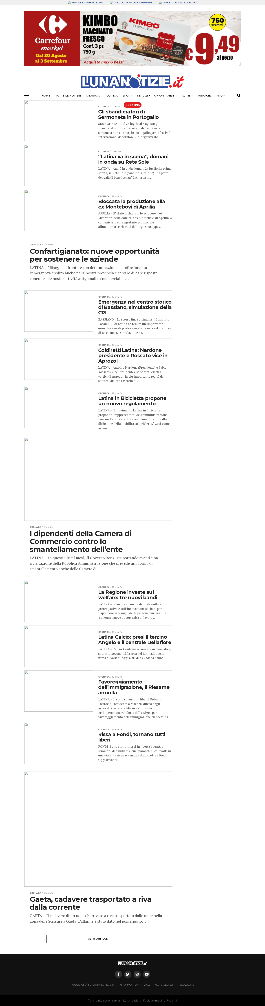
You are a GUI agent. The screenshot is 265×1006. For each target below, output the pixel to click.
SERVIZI (142, 95)
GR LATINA (132, 105)
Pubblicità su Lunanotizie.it (92, 984)
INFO (219, 95)
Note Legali (164, 984)
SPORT (127, 95)
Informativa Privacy (134, 984)
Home (46, 95)
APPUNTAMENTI (165, 95)
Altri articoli (98, 938)
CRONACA (93, 95)
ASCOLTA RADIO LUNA (87, 2)
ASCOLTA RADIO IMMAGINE (133, 2)
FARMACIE (203, 95)
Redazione (185, 984)
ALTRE (186, 95)
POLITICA (111, 95)
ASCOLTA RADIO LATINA (180, 2)
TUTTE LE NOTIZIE (68, 95)
